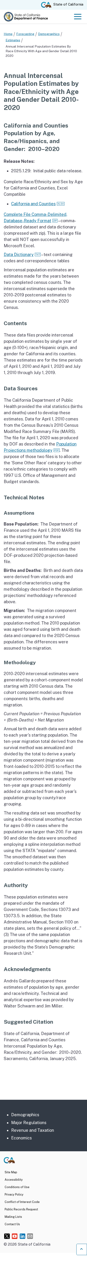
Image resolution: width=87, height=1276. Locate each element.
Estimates (13, 40)
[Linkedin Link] (22, 1236)
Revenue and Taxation (32, 1130)
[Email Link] (30, 1236)
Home (8, 34)
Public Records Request (21, 1209)
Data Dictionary (19, 254)
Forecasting (25, 34)
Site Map (11, 1172)
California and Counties (33, 203)
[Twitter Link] (7, 1236)
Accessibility (14, 1179)
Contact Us (12, 1224)
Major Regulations (28, 1122)
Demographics (49, 34)
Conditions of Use (17, 1187)
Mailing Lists (13, 1216)
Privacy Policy (14, 1194)
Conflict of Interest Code (22, 1202)
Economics (21, 1137)
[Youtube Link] (14, 1236)
